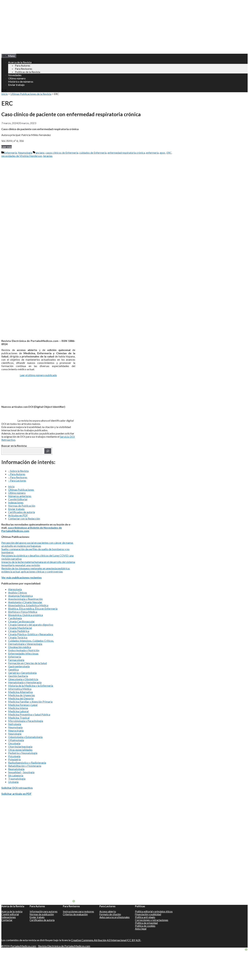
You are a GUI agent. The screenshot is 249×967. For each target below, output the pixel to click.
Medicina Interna (18, 708)
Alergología (15, 589)
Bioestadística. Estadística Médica (28, 605)
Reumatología (16, 769)
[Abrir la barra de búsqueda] (4, 90)
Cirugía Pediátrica (18, 631)
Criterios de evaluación (75, 914)
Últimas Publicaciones (21, 489)
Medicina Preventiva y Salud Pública (29, 714)
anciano (40, 152)
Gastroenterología (19, 666)
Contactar (7, 920)
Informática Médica (19, 688)
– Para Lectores (17, 480)
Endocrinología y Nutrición (23, 650)
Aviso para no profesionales (114, 917)
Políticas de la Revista (27, 71)
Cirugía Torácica (17, 637)
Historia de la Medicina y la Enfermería (30, 685)
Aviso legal (140, 928)
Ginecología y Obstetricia (23, 679)
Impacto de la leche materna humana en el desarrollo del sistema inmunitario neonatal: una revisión (38, 563)
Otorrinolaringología (20, 746)
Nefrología (14, 724)
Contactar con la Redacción (24, 518)
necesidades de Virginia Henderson (21, 155)
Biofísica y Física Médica (22, 611)
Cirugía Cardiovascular (21, 621)
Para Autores (22, 65)
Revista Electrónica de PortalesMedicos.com (64, 946)
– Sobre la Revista (18, 470)
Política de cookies (145, 925)
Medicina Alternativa (20, 692)
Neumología (25, 152)
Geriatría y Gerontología (22, 672)
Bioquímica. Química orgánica (25, 615)
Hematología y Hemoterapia (25, 682)
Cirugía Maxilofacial (20, 627)
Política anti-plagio (145, 917)
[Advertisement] (38, 180)
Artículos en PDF (18, 515)
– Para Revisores (17, 477)
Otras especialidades (20, 749)
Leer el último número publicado (38, 375)
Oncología (14, 743)
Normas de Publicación (21, 505)
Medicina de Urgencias (21, 695)
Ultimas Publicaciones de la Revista (30, 93)
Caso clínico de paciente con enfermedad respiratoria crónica (71, 114)
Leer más (6, 146)
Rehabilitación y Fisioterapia (24, 765)
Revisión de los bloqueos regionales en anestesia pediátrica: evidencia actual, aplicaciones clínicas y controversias (35, 570)
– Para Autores (16, 474)
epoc (162, 152)
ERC (169, 152)
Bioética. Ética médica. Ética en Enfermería (32, 608)
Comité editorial (10, 914)
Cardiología (15, 618)
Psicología (14, 756)
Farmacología (16, 659)
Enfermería (10, 152)
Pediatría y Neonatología (22, 753)
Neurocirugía (16, 730)
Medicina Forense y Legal (22, 704)
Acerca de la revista (11, 911)
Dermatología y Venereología (25, 643)
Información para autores (43, 911)
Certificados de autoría (21, 512)
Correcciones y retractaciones (151, 920)
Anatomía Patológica (20, 595)
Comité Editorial (17, 499)
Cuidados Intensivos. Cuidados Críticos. (31, 640)
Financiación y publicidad (148, 914)
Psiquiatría (14, 759)
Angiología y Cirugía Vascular (25, 602)
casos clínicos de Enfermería (62, 152)
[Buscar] (47, 451)
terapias (48, 155)
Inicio (4, 93)
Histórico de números (20, 81)
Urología (13, 781)
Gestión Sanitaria (18, 675)
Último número (17, 78)
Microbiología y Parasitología (25, 720)
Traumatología (16, 778)
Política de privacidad (146, 923)
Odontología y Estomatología (25, 736)
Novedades (15, 75)
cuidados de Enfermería (93, 152)
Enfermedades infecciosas (23, 653)
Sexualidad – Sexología (21, 772)
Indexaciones (15, 502)
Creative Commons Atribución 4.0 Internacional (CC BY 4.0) (106, 940)
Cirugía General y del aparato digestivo (30, 624)
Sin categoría (15, 775)
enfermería (152, 152)
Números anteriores (19, 496)
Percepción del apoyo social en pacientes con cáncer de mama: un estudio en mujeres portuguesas (37, 544)
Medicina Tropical (18, 717)
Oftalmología (16, 740)
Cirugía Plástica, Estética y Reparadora (30, 634)
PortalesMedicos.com (23, 946)
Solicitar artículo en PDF (16, 793)
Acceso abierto (107, 911)
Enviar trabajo (16, 84)
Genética (13, 669)
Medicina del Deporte (21, 698)
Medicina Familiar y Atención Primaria (30, 701)
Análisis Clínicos (17, 592)
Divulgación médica (19, 647)
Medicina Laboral (18, 711)
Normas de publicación (42, 914)
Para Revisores (23, 68)
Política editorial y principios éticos (154, 911)
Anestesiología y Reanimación (25, 598)
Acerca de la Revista (20, 62)
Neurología (14, 733)
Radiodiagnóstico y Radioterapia (27, 762)
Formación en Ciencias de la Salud (27, 663)
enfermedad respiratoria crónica (126, 152)
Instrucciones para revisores (78, 911)
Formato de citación (110, 914)
